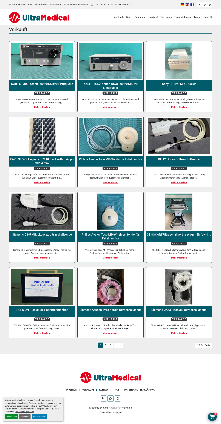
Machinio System (98, 407)
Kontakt (208, 17)
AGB (117, 389)
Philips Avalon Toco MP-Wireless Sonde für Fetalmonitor (110, 236)
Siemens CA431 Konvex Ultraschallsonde (178, 310)
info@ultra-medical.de (77, 4)
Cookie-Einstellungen (111, 412)
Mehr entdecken (42, 107)
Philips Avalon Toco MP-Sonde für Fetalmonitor (110, 159)
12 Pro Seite (203, 345)
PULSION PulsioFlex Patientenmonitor (42, 310)
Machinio (127, 407)
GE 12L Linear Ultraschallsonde (179, 159)
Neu (128, 17)
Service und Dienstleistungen (176, 17)
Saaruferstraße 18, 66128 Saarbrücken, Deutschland (36, 4)
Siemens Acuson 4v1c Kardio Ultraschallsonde (110, 310)
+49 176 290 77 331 (103, 4)
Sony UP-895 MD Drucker (179, 84)
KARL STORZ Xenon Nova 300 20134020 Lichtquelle (110, 86)
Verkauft (154, 17)
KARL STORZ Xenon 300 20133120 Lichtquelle (42, 84)
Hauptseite (118, 17)
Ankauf (197, 17)
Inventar (71, 389)
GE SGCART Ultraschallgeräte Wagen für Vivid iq (179, 234)
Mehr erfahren (39, 416)
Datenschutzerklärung (24, 411)
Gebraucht (140, 17)
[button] (129, 17)
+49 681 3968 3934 (122, 4)
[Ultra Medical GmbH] (110, 377)
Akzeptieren (12, 416)
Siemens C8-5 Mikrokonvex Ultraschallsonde (42, 234)
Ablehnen (25, 416)
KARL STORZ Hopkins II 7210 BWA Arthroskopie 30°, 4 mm (42, 161)
